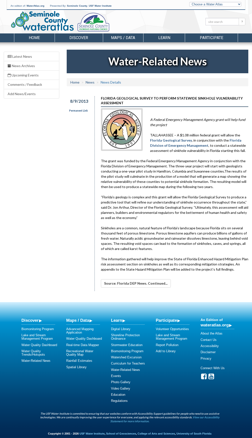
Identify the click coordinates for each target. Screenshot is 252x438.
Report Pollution (167, 345)
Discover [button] (78, 37)
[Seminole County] (106, 22)
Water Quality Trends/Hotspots (33, 352)
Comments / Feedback (25, 84)
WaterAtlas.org (35, 5)
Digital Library (120, 329)
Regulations (119, 401)
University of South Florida (193, 433)
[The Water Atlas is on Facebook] (204, 378)
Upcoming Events (25, 75)
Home (34, 37)
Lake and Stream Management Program (37, 336)
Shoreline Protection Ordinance (125, 336)
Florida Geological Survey (171, 140)
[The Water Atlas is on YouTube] (211, 378)
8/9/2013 (79, 101)
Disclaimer (208, 352)
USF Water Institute (100, 5)
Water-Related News (35, 361)
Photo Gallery (120, 382)
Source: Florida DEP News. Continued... (136, 283)
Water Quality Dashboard (39, 345)
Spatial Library (76, 367)
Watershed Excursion (126, 357)
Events (116, 376)
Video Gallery (120, 388)
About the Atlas (211, 333)
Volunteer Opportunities (172, 329)
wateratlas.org (215, 324)
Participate (166, 320)
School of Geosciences (121, 433)
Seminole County (77, 5)
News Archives (23, 66)
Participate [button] (211, 37)
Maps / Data (77, 320)
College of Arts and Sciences (156, 433)
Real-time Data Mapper (82, 345)
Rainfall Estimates (79, 361)
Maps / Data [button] (123, 37)
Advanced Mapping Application (80, 330)
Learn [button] (164, 37)
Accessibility (210, 346)
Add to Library (166, 351)
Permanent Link (78, 110)
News (90, 82)
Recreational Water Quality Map (79, 352)
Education (118, 394)
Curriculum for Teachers (128, 363)
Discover (30, 320)
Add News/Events (22, 94)
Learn (116, 320)
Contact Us (209, 340)
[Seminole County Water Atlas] (42, 21)
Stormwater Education (126, 345)
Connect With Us (213, 368)
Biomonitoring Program (37, 329)
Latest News (22, 56)
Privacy (206, 358)
